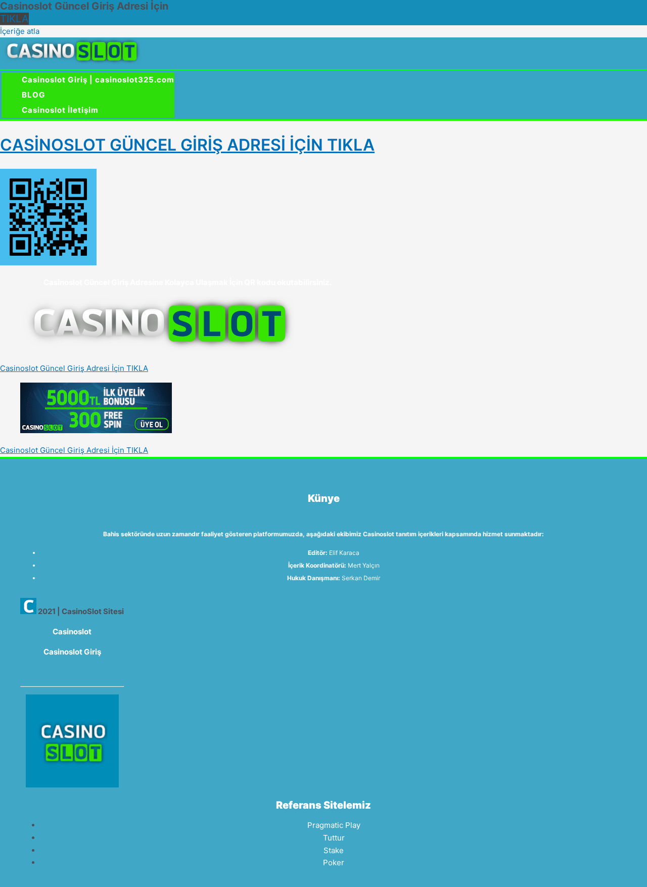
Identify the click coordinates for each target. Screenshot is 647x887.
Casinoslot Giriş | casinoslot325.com (98, 79)
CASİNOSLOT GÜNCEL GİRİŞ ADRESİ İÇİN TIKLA (187, 145)
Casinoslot (72, 631)
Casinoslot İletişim (60, 110)
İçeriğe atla (19, 31)
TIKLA (14, 19)
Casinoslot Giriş (72, 652)
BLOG (33, 95)
